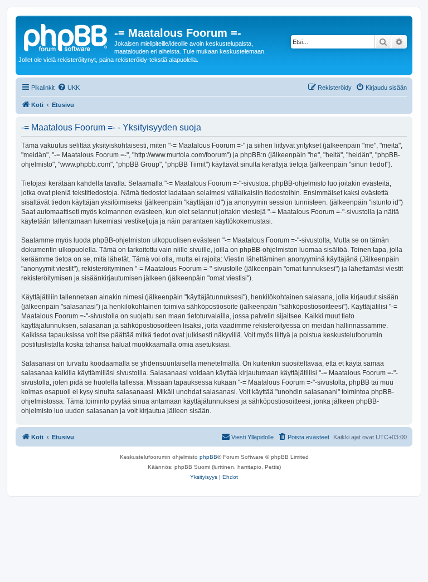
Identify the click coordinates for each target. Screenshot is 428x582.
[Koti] (66, 36)
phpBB (208, 457)
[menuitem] (68, 87)
